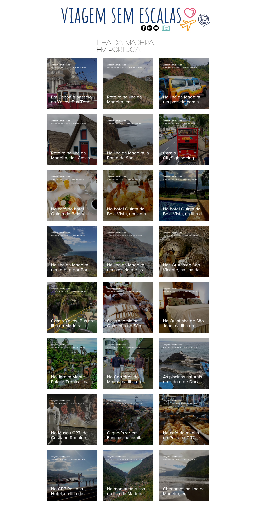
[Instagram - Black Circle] (149, 28)
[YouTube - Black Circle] (156, 28)
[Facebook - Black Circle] (143, 28)
